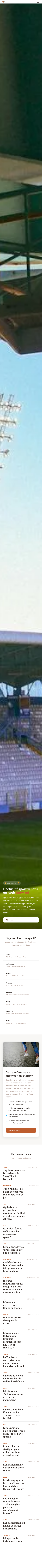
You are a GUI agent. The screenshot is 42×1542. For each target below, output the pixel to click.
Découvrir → (10, 920)
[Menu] (38, 1)
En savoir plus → (15, 1130)
